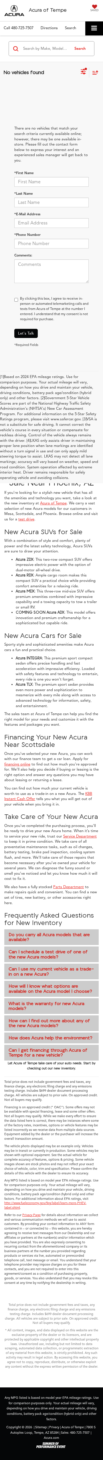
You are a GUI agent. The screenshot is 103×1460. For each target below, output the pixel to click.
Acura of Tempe (53, 503)
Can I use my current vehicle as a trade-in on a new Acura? (51, 971)
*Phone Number (27, 234)
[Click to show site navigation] (94, 28)
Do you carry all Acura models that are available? (49, 937)
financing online (17, 764)
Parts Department (68, 887)
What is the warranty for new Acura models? (46, 1006)
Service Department (80, 836)
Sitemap (41, 1427)
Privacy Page (31, 1215)
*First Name (24, 173)
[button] (18, 28)
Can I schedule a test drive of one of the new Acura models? (48, 954)
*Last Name (23, 193)
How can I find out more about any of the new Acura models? (49, 1023)
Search (80, 48)
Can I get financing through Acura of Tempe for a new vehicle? (48, 1052)
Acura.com (51, 1438)
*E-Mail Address (27, 214)
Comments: (23, 255)
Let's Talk (26, 333)
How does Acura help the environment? (50, 1037)
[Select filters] (83, 72)
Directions (49, 28)
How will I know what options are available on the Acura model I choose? (50, 988)
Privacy (54, 1427)
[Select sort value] (93, 72)
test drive (26, 519)
